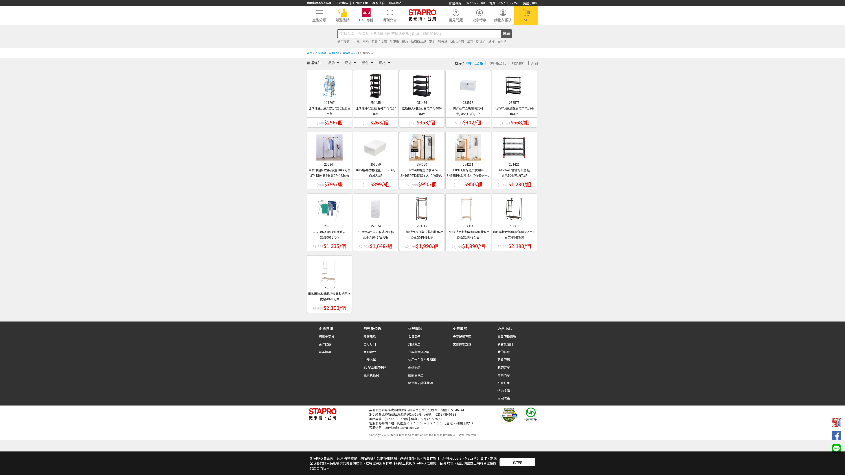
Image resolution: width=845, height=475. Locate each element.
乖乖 (365, 41)
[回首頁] (422, 15)
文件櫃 (502, 41)
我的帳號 (504, 352)
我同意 (517, 462)
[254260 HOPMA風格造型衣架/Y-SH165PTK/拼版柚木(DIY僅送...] (422, 146)
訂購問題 (414, 344)
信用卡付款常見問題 (422, 359)
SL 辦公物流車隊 (375, 367)
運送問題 (414, 367)
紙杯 (491, 41)
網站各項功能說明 (420, 383)
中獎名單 (370, 359)
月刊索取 (370, 352)
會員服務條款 (507, 336)
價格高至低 (497, 63)
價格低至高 (474, 63)
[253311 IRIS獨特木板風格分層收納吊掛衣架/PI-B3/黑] (514, 207)
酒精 (470, 41)
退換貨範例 (371, 375)
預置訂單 (504, 383)
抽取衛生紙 (418, 41)
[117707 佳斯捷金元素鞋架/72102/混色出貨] (329, 84)
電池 (432, 41)
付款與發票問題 (419, 352)
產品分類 (320, 53)
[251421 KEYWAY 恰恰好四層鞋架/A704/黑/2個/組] (514, 146)
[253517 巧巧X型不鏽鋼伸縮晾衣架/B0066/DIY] (329, 207)
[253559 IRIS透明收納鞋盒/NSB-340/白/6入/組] (375, 146)
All (454, 435)
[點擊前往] (836, 448)
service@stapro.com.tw (402, 427)
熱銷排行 (519, 63)
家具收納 (334, 53)
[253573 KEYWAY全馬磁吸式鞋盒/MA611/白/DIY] (468, 84)
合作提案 (325, 344)
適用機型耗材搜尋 (319, 3)
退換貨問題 (416, 375)
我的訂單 (504, 367)
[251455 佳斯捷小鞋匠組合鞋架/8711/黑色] (375, 84)
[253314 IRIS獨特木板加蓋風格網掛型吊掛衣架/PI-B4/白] (468, 207)
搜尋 (506, 33)
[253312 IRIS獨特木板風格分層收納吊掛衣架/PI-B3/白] (329, 269)
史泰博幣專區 (462, 336)
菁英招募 (325, 352)
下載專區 (342, 3)
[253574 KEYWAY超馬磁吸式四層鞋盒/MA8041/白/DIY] (375, 207)
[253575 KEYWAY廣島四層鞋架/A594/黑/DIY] (514, 84)
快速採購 (504, 390)
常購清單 (504, 375)
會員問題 (414, 336)
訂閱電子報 (360, 3)
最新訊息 (370, 336)
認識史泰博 (326, 336)
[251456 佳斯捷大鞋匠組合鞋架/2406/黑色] (422, 84)
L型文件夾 (457, 41)
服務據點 (395, 3)
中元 (356, 41)
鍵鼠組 (480, 41)
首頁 (309, 53)
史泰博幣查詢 (462, 344)
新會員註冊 (505, 344)
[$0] (526, 15)
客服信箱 (378, 3)
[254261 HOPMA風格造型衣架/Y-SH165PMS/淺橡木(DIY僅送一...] (468, 146)
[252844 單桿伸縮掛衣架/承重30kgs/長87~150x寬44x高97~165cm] (329, 146)
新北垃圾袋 (379, 41)
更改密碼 (504, 359)
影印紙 (394, 41)
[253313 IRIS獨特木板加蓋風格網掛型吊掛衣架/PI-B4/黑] (422, 207)
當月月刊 (370, 344)
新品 (534, 63)
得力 (405, 41)
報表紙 (442, 41)
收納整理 (348, 53)
